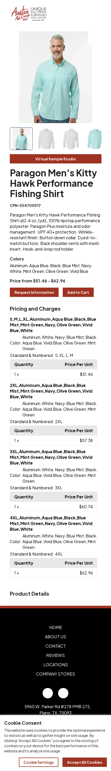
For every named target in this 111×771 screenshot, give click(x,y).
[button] (55, 308)
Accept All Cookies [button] (84, 762)
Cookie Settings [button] (38, 762)
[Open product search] (85, 14)
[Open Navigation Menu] (95, 14)
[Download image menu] (94, 38)
